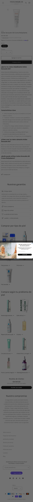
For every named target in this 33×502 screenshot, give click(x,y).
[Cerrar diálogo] (32, 243)
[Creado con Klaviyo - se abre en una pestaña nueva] (16, 258)
